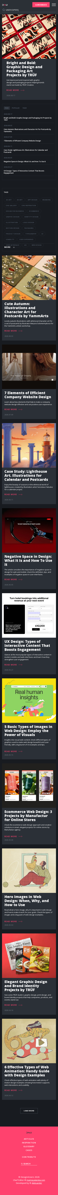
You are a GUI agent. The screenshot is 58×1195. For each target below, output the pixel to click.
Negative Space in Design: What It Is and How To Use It (25, 161)
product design (13, 234)
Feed (7, 108)
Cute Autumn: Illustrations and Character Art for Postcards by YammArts (27, 130)
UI (42, 234)
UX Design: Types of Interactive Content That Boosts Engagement (24, 172)
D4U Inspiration (29, 205)
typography (30, 234)
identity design (31, 217)
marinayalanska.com (36, 1180)
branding (46, 200)
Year (25, 108)
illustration (12, 222)
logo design (28, 222)
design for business (15, 211)
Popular (15, 108)
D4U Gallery (11, 205)
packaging (29, 228)
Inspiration (29, 1142)
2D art (9, 200)
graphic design (12, 217)
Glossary (28, 1146)
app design (32, 200)
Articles (29, 1139)
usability (10, 239)
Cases (29, 1150)
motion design (12, 228)
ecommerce (34, 211)
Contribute (41, 5)
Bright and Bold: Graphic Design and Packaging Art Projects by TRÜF (28, 119)
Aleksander (37, 1183)
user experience (26, 239)
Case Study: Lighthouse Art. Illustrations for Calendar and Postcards (26, 151)
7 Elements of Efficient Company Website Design (22, 141)
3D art (20, 200)
